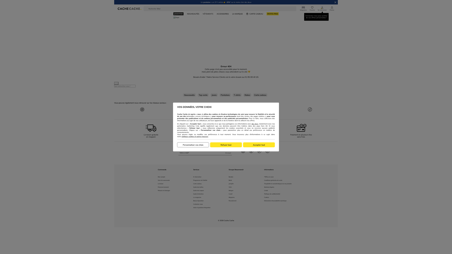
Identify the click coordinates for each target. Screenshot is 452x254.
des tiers (255, 124)
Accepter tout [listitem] (259, 145)
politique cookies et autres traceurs (195, 136)
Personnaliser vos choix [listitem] (193, 145)
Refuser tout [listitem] (226, 145)
